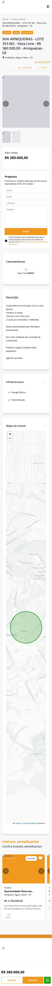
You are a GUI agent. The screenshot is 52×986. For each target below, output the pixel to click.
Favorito (44, 67)
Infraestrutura (15, 382)
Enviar (26, 231)
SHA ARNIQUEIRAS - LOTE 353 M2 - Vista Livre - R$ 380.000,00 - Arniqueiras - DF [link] (25, 24)
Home (5, 19)
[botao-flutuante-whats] (47, 980)
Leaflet (17, 823)
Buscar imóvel (18, 19)
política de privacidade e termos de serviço (28, 243)
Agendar (32, 980)
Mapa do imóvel (15, 426)
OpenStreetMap (29, 823)
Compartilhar (26, 67)
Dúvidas (12, 980)
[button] (6, 104)
